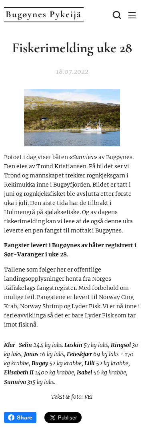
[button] (116, 15)
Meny (132, 15)
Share (24, 417)
